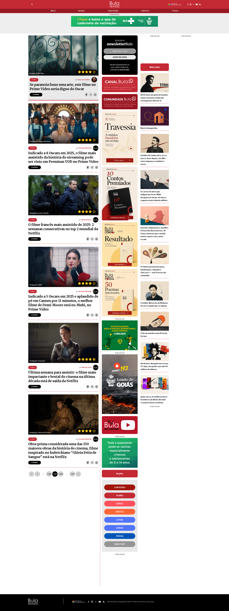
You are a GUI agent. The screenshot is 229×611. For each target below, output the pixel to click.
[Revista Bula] (114, 4)
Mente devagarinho (149, 128)
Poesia (119, 536)
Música (120, 512)
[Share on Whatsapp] (95, 94)
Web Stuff (119, 544)
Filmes (119, 495)
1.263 (61, 474)
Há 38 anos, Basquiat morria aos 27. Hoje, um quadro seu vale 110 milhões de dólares (154, 366)
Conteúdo (119, 487)
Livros (119, 528)
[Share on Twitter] (91, 94)
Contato (145, 11)
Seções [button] (81, 11)
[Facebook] (187, 4)
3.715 (72, 474)
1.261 (49, 474)
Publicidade (113, 11)
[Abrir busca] (32, 4)
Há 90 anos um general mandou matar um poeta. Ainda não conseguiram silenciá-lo (154, 98)
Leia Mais (36, 94)
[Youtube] (197, 4)
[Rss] (200, 4)
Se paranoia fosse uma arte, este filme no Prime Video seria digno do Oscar (63, 86)
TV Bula (175, 11)
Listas (119, 520)
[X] (193, 4)
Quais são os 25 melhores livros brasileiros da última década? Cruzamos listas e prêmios (154, 400)
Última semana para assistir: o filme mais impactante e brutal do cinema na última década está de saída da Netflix (62, 376)
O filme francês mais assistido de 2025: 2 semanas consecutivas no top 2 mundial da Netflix (63, 229)
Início (53, 11)
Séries (119, 503)
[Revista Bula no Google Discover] (174, 4)
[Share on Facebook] (86, 94)
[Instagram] (190, 4)
